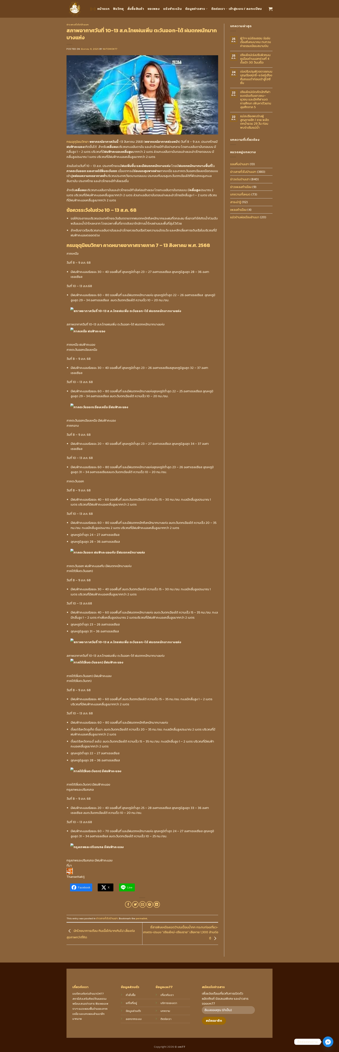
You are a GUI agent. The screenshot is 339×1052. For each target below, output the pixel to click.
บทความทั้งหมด (240, 194)
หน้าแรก (103, 8)
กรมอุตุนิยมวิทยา (78, 141)
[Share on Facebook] (128, 904)
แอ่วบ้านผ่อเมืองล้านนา (244, 217)
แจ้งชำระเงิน (172, 8)
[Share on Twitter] (135, 904)
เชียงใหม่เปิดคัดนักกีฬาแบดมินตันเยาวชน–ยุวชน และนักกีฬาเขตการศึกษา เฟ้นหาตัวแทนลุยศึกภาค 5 (255, 99)
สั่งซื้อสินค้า (135, 8)
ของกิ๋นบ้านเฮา (239, 164)
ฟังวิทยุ (118, 8)
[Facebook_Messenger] (328, 1041)
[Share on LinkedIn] (156, 904)
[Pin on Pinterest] (149, 904)
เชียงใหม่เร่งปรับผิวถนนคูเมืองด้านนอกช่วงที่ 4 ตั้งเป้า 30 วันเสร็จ (255, 58)
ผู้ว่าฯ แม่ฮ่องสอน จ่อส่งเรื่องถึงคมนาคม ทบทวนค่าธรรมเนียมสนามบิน (255, 42)
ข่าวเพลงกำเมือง (241, 186)
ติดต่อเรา (218, 8)
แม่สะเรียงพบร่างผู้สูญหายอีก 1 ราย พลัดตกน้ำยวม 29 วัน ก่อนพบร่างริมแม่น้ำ (254, 121)
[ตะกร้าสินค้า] (270, 9)
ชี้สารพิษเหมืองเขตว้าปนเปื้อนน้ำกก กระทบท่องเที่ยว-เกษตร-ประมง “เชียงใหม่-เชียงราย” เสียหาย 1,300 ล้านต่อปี (180, 933)
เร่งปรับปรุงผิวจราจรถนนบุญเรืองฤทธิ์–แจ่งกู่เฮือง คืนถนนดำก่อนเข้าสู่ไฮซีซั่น (256, 77)
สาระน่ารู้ (235, 202)
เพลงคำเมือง (238, 209)
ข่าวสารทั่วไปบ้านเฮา (78, 24)
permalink (141, 918)
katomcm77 (110, 49)
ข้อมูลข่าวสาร (195, 8)
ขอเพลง (154, 8)
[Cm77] (75, 9)
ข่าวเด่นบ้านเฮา (240, 179)
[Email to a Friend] (142, 904)
